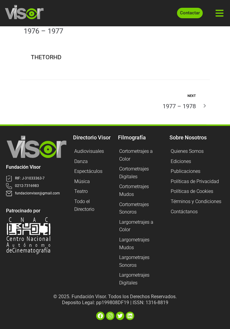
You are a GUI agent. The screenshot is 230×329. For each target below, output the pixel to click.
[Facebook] (100, 316)
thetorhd (46, 57)
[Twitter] (120, 316)
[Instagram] (110, 316)
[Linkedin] (130, 316)
